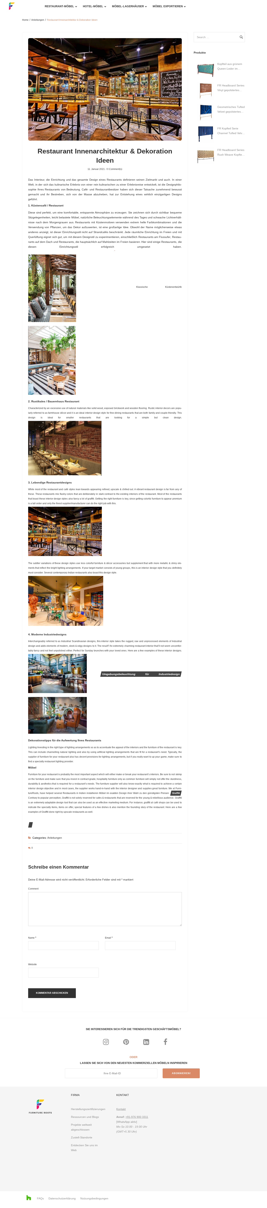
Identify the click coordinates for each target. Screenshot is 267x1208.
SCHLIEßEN (178, 551)
